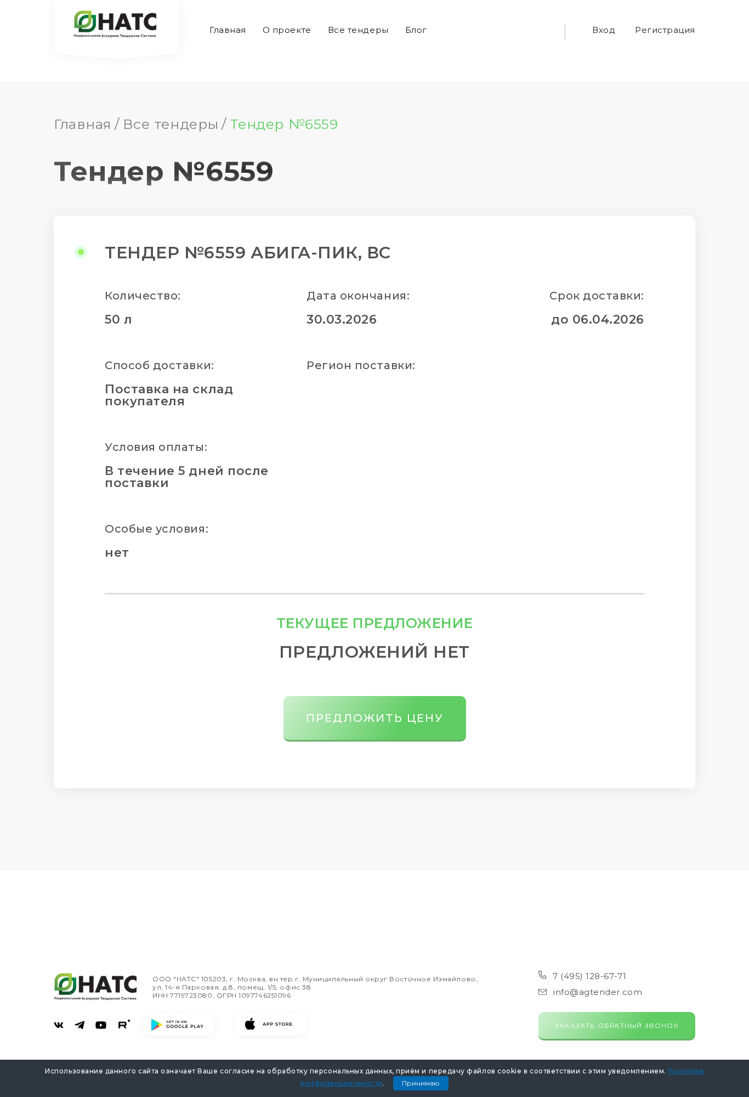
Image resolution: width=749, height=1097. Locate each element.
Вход (603, 30)
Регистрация (665, 30)
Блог (416, 30)
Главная (227, 30)
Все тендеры (358, 30)
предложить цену (375, 718)
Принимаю (421, 1083)
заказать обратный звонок (617, 1025)
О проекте (287, 30)
